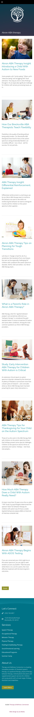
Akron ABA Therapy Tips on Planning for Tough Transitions (16, 246)
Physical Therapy (7, 641)
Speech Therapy (7, 630)
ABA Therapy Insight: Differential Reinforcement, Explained (16, 185)
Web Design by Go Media (17, 712)
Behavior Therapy (8, 637)
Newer (5, 588)
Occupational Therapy (9, 634)
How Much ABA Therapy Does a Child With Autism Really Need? (16, 492)
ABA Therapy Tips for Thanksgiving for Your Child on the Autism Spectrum (16, 428)
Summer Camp (7, 656)
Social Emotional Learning (10, 649)
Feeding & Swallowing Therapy (12, 645)
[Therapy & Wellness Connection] (17, 8)
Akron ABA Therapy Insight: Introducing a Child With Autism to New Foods (16, 66)
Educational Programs (9, 652)
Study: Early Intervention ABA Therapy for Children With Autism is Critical (15, 367)
